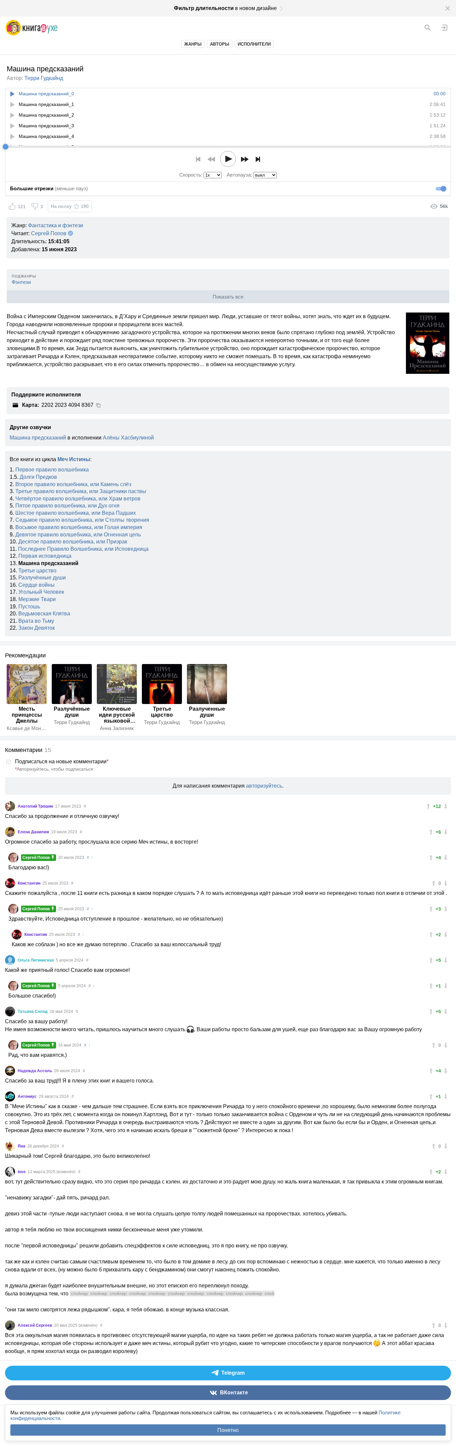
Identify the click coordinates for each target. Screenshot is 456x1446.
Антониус (28, 1096)
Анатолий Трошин (36, 806)
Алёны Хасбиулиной (128, 437)
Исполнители (254, 44)
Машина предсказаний (38, 437)
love (22, 1171)
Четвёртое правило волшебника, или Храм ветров (78, 498)
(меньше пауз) (49, 188)
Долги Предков (38, 477)
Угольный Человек (41, 592)
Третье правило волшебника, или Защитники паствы (80, 491)
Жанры (193, 44)
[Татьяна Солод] (10, 1012)
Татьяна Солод (33, 1011)
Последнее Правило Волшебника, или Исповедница (83, 549)
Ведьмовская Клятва (44, 613)
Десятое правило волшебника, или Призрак (72, 541)
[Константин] (10, 883)
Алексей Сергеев (35, 1325)
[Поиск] (427, 28)
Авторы (219, 44)
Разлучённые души (42, 577)
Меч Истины (73, 459)
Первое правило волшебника (52, 469)
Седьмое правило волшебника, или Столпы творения (82, 520)
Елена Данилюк (34, 832)
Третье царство (37, 570)
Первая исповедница (44, 556)
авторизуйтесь (264, 786)
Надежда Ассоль (35, 1071)
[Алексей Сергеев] (10, 1325)
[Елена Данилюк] (10, 832)
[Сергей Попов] (13, 858)
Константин (29, 883)
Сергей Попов (48, 233)
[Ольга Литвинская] (10, 960)
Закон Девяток (36, 628)
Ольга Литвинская (36, 960)
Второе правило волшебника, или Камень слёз (73, 484)
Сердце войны (36, 585)
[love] (10, 1172)
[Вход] (444, 28)
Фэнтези (21, 282)
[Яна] (10, 1146)
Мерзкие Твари (37, 599)
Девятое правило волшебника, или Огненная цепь (78, 534)
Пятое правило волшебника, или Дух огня (67, 505)
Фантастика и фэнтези (55, 225)
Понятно (228, 1430)
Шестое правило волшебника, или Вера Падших (75, 513)
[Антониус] (10, 1096)
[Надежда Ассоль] (10, 1071)
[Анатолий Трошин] (10, 806)
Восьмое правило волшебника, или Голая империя (78, 527)
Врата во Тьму (36, 621)
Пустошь (29, 606)
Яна (22, 1146)
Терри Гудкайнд (43, 78)
